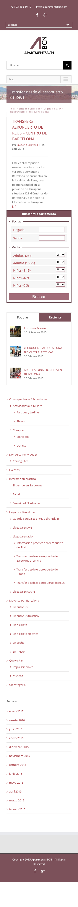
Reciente (55, 317)
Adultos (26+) (22, 255)
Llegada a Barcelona (22, 512)
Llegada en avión (23, 536)
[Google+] (45, 15)
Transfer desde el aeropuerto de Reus (40, 583)
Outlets (21, 446)
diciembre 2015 (19, 747)
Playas (20, 421)
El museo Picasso (35, 328)
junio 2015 (15, 774)
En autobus (20, 607)
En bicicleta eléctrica (25, 634)
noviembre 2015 (19, 756)
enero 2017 (16, 711)
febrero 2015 (17, 809)
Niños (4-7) (21, 277)
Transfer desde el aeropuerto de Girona (37, 571)
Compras (18, 430)
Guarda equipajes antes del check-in (36, 519)
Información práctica (22, 479)
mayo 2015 (16, 782)
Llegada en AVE (22, 527)
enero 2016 (16, 738)
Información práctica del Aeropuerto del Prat (39, 545)
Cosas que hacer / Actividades (28, 399)
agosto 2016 (17, 720)
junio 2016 (15, 729)
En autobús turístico (26, 616)
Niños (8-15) (22, 270)
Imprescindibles (23, 667)
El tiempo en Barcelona (27, 485)
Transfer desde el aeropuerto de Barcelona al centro (37, 558)
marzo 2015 (16, 800)
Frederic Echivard (27, 145)
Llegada (18, 229)
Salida (17, 237)
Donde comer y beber (23, 454)
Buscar (39, 296)
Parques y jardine (27, 412)
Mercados (22, 437)
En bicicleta (20, 625)
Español (12, 24)
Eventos (14, 470)
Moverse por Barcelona (24, 600)
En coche (18, 643)
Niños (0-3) (21, 285)
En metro (19, 651)
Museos (18, 676)
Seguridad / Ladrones (26, 503)
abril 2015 (15, 791)
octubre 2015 (17, 765)
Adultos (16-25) (24, 262)
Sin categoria (17, 685)
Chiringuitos (20, 461)
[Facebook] (37, 15)
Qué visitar (16, 660)
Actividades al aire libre (27, 406)
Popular (22, 317)
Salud (16, 494)
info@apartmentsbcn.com (51, 6)
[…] (14, 206)
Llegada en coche (24, 592)
